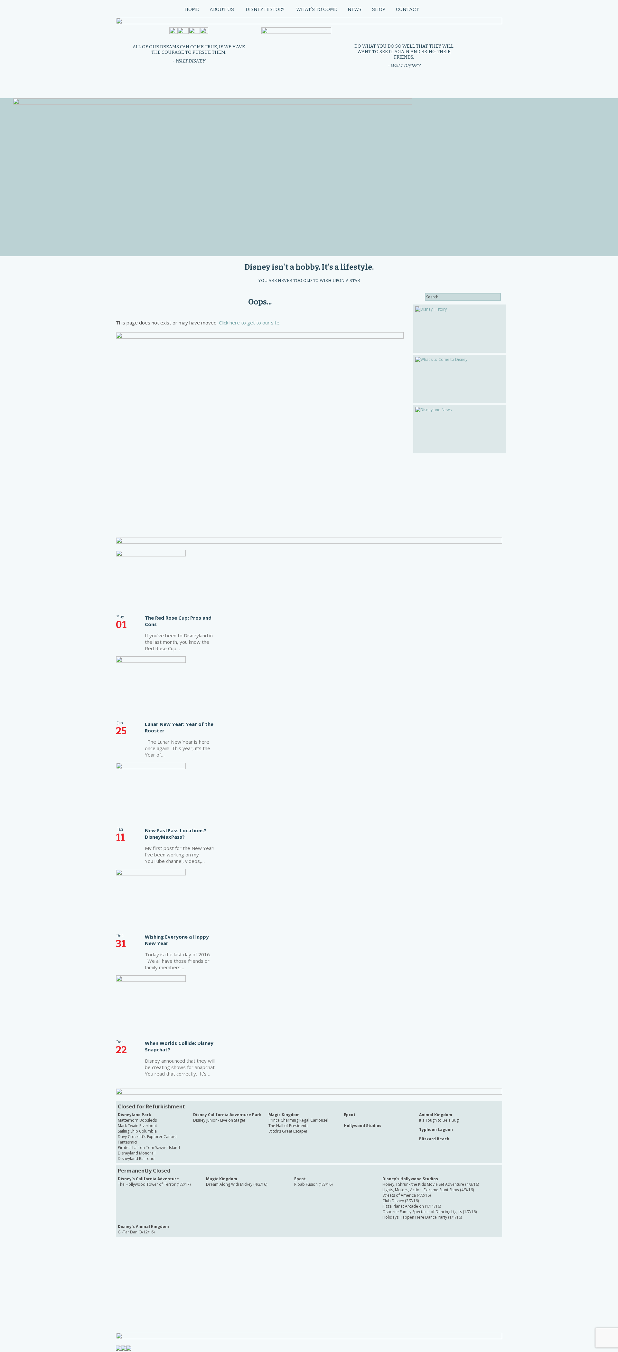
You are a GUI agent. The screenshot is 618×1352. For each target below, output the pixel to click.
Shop (378, 9)
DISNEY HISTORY (265, 9)
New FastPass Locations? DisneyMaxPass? (175, 833)
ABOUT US (222, 9)
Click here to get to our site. (249, 322)
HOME (191, 9)
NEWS (354, 9)
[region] (206, 177)
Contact (407, 9)
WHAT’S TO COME (316, 9)
